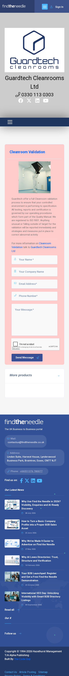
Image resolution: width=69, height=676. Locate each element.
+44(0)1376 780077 (31, 471)
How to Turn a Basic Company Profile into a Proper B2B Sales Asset (39, 525)
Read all (10, 609)
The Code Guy (22, 659)
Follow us (11, 633)
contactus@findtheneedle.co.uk (26, 442)
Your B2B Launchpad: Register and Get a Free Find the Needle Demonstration (39, 577)
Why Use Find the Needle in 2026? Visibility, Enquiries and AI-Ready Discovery (41, 505)
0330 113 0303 (37, 94)
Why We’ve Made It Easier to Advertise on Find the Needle (38, 543)
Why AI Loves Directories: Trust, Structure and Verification (40, 559)
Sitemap (43, 672)
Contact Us (11, 672)
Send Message (25, 357)
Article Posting (27, 672)
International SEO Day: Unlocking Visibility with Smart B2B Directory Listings (41, 597)
